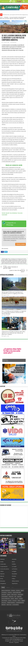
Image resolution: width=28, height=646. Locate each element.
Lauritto (9, 600)
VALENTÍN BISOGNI (20, 602)
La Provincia (14, 569)
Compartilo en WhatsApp (11, 224)
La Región (14, 571)
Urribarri (20, 598)
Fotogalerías (3, 583)
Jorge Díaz (19, 596)
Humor (13, 561)
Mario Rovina (14, 594)
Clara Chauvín (4, 600)
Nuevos (8, 587)
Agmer (22, 590)
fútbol (19, 600)
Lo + (13, 587)
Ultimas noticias (15, 581)
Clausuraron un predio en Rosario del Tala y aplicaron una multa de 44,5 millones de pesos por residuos (13, 333)
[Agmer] (12, 476)
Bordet (12, 598)
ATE (15, 596)
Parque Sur (11, 596)
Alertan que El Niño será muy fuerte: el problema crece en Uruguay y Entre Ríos (12, 292)
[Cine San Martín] (12, 419)
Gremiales (14, 559)
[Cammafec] (12, 409)
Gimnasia (13, 590)
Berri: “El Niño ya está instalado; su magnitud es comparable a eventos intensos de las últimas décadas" (14, 312)
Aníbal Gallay (20, 594)
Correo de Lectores (4, 569)
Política (13, 578)
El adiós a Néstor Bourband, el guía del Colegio (10, 267)
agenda (8, 594)
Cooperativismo (3, 566)
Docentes (14, 600)
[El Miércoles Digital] (14, 7)
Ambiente (6, 17)
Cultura (2, 571)
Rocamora (10, 592)
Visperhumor (15, 583)
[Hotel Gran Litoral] (12, 492)
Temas (3, 587)
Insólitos (14, 564)
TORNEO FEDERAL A (11, 602)
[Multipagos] (12, 442)
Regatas (23, 600)
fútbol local (9, 604)
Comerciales (3, 564)
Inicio (1, 17)
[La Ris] (12, 395)
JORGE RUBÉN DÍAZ (17, 592)
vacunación (4, 594)
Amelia (1, 561)
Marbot (16, 598)
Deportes (2, 573)
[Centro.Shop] (12, 463)
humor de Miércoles (6, 598)
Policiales (14, 576)
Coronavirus (4, 592)
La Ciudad (14, 566)
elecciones (4, 602)
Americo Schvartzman (6, 590)
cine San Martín (16, 604)
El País (1, 578)
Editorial (2, 576)
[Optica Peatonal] (12, 452)
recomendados (5, 596)
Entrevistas (2, 581)
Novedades (14, 573)
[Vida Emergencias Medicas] (12, 431)
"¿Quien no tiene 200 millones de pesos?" (17, 270)
